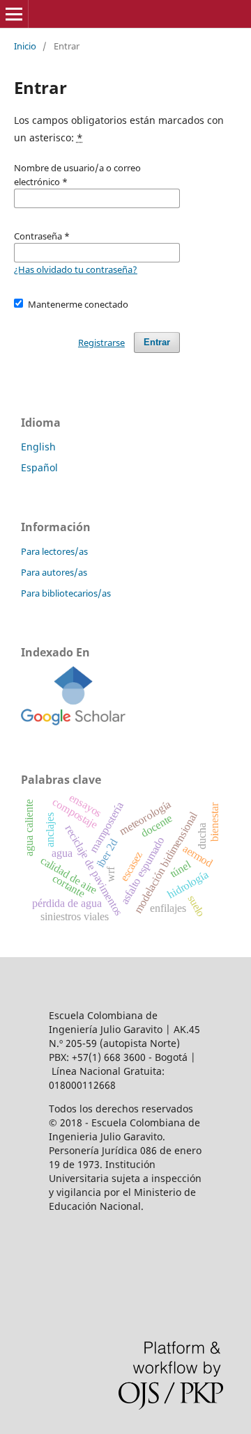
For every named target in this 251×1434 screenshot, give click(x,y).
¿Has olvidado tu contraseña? (75, 269)
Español (39, 467)
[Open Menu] (14, 14)
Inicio (25, 46)
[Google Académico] (73, 721)
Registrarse (101, 342)
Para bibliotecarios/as (66, 593)
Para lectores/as (54, 551)
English (38, 446)
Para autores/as (54, 572)
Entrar (157, 342)
